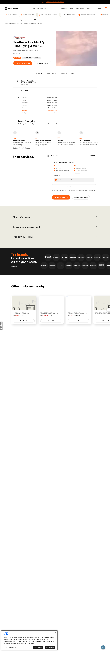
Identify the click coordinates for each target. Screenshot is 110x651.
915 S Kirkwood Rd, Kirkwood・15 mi (21, 313)
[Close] (55, 632)
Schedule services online (42, 63)
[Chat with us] (103, 647)
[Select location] (93, 8)
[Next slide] (108, 309)
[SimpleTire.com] (11, 8)
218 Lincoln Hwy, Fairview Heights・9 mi (49, 313)
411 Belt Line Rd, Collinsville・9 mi (102, 313)
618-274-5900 (17, 53)
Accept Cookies (50, 647)
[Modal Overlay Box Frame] (55, 2)
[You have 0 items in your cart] (104, 8)
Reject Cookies (38, 647)
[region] (29, 640)
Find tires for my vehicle (23, 63)
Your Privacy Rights (11, 647)
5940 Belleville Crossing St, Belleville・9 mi (77, 313)
